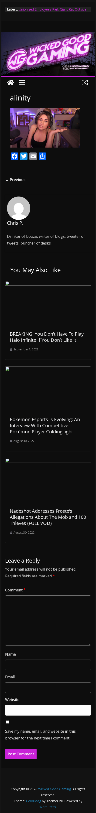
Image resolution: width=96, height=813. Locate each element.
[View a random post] (85, 82)
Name (10, 654)
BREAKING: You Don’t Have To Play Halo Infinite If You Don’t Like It (47, 337)
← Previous (15, 179)
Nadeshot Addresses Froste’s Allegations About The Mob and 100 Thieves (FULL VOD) (48, 517)
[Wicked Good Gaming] (48, 35)
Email (10, 676)
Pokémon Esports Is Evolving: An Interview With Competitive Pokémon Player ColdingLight (45, 425)
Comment (15, 590)
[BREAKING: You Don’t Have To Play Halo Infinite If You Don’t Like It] (48, 284)
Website (12, 699)
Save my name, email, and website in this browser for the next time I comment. (40, 735)
